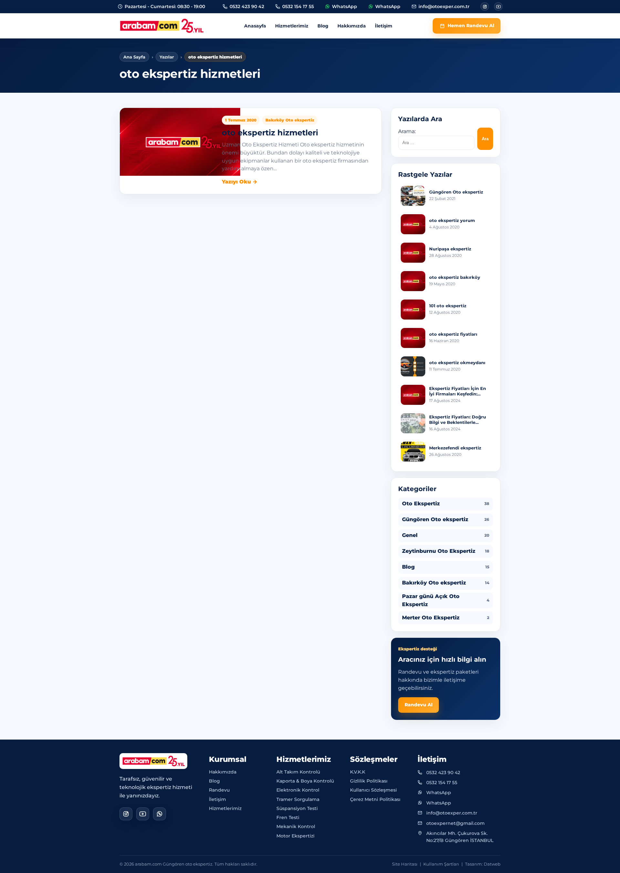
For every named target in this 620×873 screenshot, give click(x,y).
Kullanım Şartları (441, 864)
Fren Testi (287, 817)
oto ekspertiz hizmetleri (270, 132)
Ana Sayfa (134, 56)
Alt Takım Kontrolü (298, 772)
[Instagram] (484, 6)
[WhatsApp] (159, 813)
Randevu (219, 790)
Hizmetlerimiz (291, 26)
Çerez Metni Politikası (375, 799)
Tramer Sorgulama (297, 799)
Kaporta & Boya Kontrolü (305, 781)
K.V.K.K (357, 772)
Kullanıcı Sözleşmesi (373, 790)
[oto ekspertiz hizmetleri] (180, 142)
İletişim (383, 26)
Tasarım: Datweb (483, 864)
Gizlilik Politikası (369, 781)
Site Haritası (405, 864)
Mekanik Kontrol (295, 826)
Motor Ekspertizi (295, 836)
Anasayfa (255, 26)
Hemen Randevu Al (471, 25)
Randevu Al (418, 705)
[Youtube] (498, 6)
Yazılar (167, 56)
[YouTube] (142, 813)
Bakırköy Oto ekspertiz (289, 120)
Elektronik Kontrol (297, 790)
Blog (322, 26)
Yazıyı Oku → (239, 182)
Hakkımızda (351, 26)
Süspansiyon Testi (297, 808)
